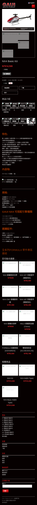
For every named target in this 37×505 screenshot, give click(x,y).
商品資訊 (6, 88)
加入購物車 (7, 74)
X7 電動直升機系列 (7, 418)
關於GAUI (5, 470)
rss (16, 502)
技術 (3, 462)
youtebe (14, 502)
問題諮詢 (4, 446)
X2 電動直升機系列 (7, 428)
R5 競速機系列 (6, 430)
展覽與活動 (5, 456)
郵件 (4, 484)
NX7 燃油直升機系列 (8, 432)
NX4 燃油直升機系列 (8, 434)
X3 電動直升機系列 (7, 426)
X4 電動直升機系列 (7, 422)
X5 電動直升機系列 (7, 420)
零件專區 (4, 436)
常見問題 (4, 444)
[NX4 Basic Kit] (23, 36)
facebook (8, 502)
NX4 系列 (20, 80)
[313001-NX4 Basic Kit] (10, 37)
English (32, 3)
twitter (11, 502)
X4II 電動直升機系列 (7, 424)
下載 (23, 88)
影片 (5, 92)
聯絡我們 (4, 472)
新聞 (3, 458)
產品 (3, 460)
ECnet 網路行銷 (6, 500)
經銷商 (4, 474)
